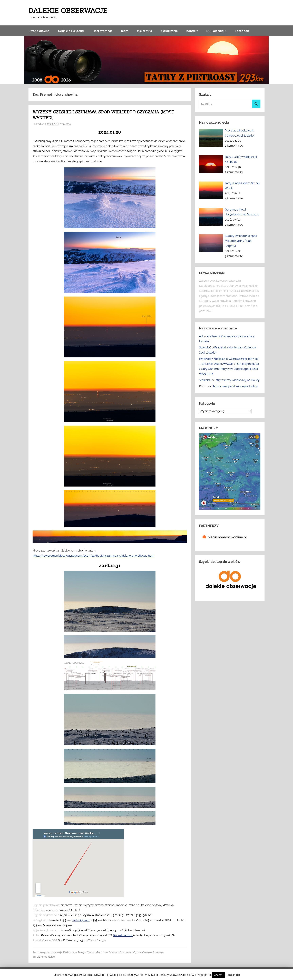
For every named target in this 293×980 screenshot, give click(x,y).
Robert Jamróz (123, 935)
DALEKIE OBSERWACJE (68, 10)
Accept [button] (218, 975)
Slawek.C (205, 347)
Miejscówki (144, 31)
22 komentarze (46, 956)
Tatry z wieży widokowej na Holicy (236, 380)
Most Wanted (111, 952)
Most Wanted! (102, 31)
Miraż (99, 952)
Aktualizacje (169, 31)
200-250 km (44, 952)
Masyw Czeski (86, 952)
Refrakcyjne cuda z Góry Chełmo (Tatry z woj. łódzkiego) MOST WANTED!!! (229, 369)
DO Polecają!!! (216, 31)
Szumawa (125, 952)
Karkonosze (70, 952)
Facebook (242, 31)
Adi (201, 336)
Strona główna (39, 31)
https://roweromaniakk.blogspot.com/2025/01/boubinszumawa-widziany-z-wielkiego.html (93, 555)
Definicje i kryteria (71, 31)
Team (124, 31)
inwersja (57, 952)
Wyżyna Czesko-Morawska (148, 952)
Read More (233, 974)
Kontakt (192, 31)
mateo (67, 124)
